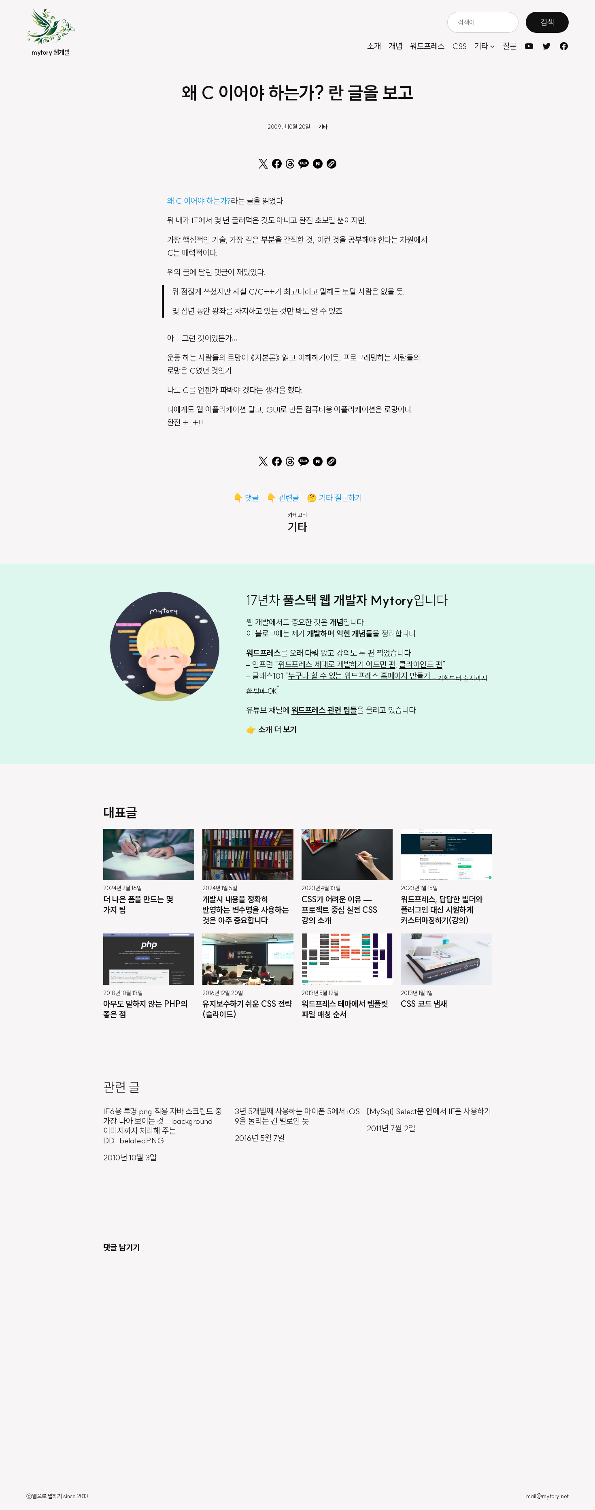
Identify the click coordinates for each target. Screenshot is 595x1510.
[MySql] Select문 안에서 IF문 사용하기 (429, 1111)
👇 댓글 (246, 498)
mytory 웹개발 (51, 52)
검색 (547, 22)
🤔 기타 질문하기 (334, 498)
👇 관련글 (282, 498)
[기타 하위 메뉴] (492, 46)
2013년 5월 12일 (320, 993)
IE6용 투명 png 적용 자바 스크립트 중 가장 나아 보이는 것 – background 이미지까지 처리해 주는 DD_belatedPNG (162, 1125)
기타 (323, 126)
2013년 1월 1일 (417, 993)
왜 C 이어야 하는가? (199, 201)
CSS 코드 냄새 (424, 1004)
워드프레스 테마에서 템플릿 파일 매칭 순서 (345, 1009)
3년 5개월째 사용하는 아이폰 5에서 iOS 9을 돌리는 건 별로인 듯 (297, 1116)
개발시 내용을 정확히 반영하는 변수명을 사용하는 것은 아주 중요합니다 (245, 909)
